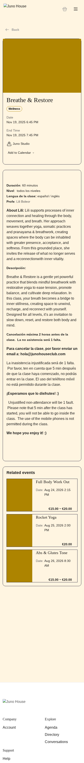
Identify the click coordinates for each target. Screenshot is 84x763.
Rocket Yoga (46, 517)
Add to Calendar (19, 152)
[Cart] (64, 8)
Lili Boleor (23, 201)
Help (6, 759)
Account (9, 727)
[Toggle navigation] (75, 9)
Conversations (56, 742)
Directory (52, 735)
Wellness (14, 108)
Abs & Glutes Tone (51, 552)
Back (15, 29)
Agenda (51, 727)
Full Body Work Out (52, 482)
